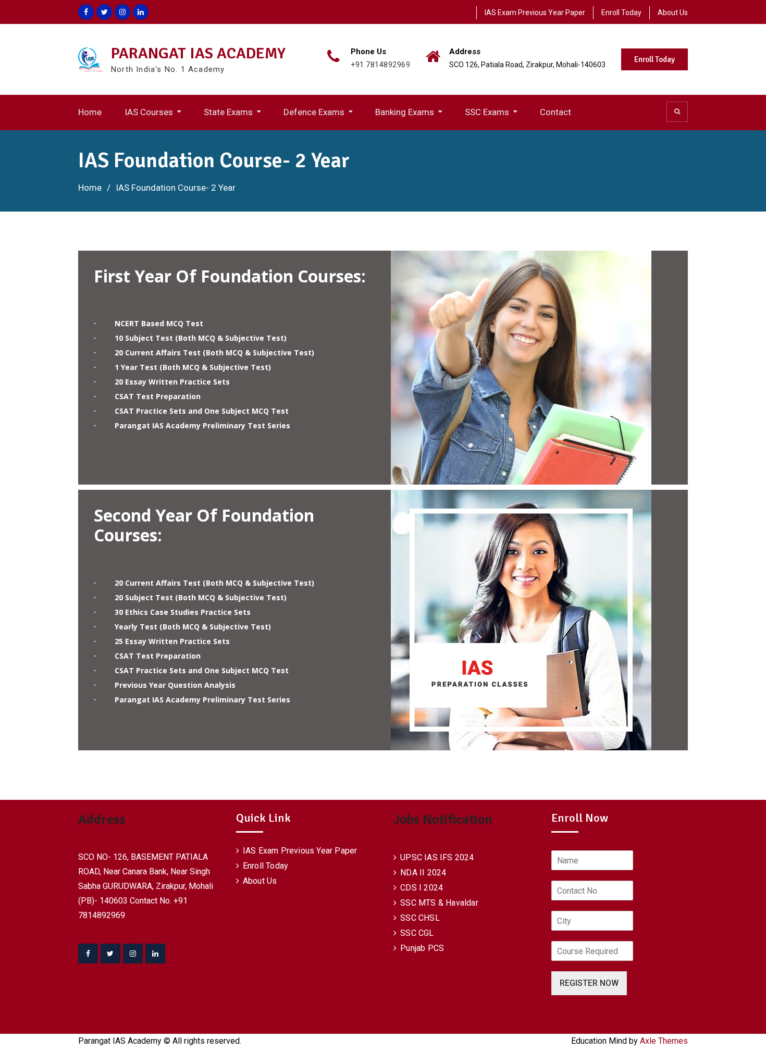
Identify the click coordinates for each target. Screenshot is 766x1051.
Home (90, 112)
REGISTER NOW (589, 983)
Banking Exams (404, 112)
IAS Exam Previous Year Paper (535, 12)
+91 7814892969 (380, 65)
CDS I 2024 (421, 888)
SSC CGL (417, 933)
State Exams (228, 112)
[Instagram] (133, 953)
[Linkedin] (155, 953)
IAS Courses (149, 112)
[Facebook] (88, 953)
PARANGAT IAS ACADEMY (198, 53)
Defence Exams (313, 112)
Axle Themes (664, 1041)
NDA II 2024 (423, 872)
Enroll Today (621, 12)
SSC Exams (487, 112)
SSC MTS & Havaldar (439, 903)
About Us (673, 12)
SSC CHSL (420, 918)
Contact (555, 112)
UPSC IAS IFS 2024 (437, 857)
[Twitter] (110, 953)
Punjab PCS (422, 948)
